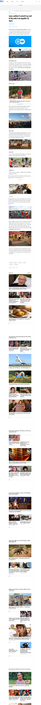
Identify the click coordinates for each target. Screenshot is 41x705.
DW (12, 58)
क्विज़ (17, 1)
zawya (13, 128)
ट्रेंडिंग (7, 1)
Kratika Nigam (11, 23)
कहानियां (12, 1)
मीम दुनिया (22, 1)
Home (10, 10)
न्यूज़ (12, 10)
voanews (13, 219)
